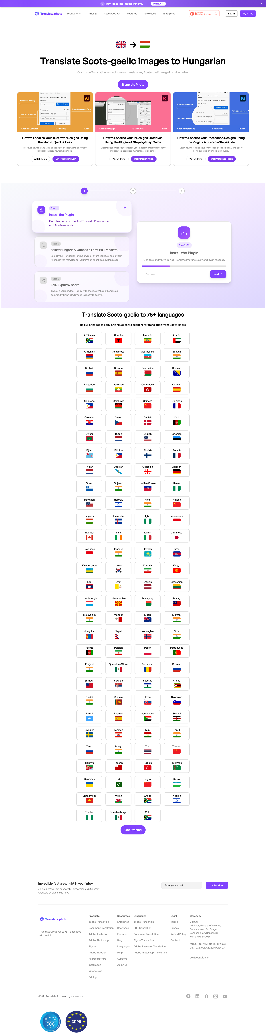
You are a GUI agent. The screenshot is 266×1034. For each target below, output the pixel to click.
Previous (150, 274)
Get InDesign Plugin (143, 158)
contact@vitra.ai (199, 957)
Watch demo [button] (40, 159)
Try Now (157, 3)
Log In (231, 13)
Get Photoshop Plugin (222, 158)
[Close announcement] (262, 4)
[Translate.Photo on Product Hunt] (204, 13)
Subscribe (217, 885)
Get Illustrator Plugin (66, 158)
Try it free (248, 13)
